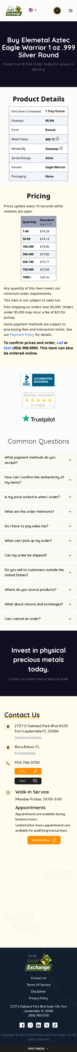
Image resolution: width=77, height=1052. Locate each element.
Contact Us (38, 978)
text (8, 347)
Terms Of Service (38, 985)
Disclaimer (38, 991)
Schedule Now (41, 839)
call (60, 342)
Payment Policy (22, 334)
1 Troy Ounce (55, 111)
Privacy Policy (38, 998)
